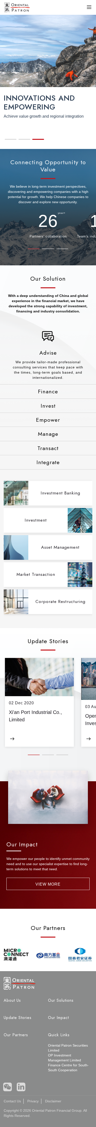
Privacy (33, 1101)
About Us (12, 1000)
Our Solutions (61, 1000)
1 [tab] (34, 250)
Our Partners (16, 1035)
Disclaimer (53, 1101)
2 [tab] (48, 250)
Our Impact (58, 1017)
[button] (10, 139)
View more (48, 884)
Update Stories (18, 1017)
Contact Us (12, 1101)
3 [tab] (62, 250)
